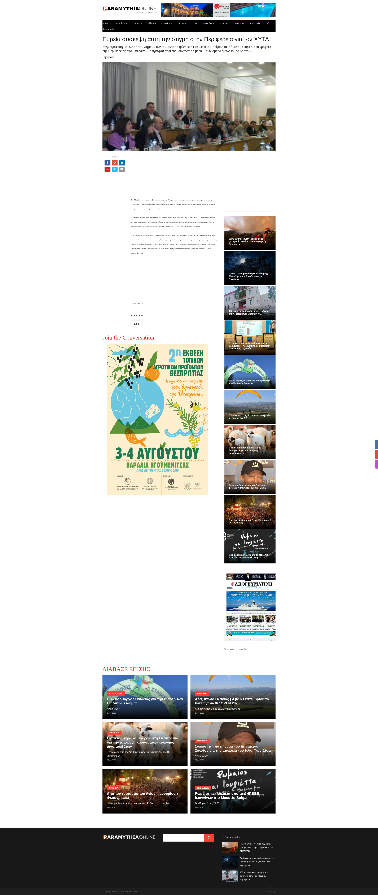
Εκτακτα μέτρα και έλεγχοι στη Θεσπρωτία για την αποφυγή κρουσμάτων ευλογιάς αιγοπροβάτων (142, 742)
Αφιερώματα (208, 23)
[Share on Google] (115, 162)
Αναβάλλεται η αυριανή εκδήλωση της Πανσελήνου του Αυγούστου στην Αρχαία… (248, 276)
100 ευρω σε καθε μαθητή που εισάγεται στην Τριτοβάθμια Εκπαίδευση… (249, 312)
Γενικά (194, 23)
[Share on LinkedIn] (122, 162)
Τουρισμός (225, 23)
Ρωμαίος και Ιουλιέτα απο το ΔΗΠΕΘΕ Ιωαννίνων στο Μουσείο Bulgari (249, 556)
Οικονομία (240, 23)
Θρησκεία (182, 23)
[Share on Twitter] (115, 169)
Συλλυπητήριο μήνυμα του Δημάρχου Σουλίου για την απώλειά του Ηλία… (247, 486)
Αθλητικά (152, 23)
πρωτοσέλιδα (231, 649)
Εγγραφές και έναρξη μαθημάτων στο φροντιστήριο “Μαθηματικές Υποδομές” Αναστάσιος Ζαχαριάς (249, 346)
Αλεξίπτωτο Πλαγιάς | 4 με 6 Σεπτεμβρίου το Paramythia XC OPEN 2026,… (232, 701)
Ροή (267, 23)
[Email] (122, 169)
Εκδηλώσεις (166, 23)
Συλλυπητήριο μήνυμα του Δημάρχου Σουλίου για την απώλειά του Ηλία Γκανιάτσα (233, 748)
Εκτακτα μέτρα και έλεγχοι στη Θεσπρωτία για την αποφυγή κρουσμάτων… (245, 450)
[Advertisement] (174, 177)
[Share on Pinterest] (107, 169)
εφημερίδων (243, 649)
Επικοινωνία (108, 29)
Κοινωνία (138, 23)
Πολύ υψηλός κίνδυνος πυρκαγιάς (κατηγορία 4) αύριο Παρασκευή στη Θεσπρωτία (247, 241)
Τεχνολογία (255, 23)
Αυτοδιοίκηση (122, 23)
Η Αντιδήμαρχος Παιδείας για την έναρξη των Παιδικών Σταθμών (249, 382)
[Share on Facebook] (107, 162)
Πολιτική (107, 23)
